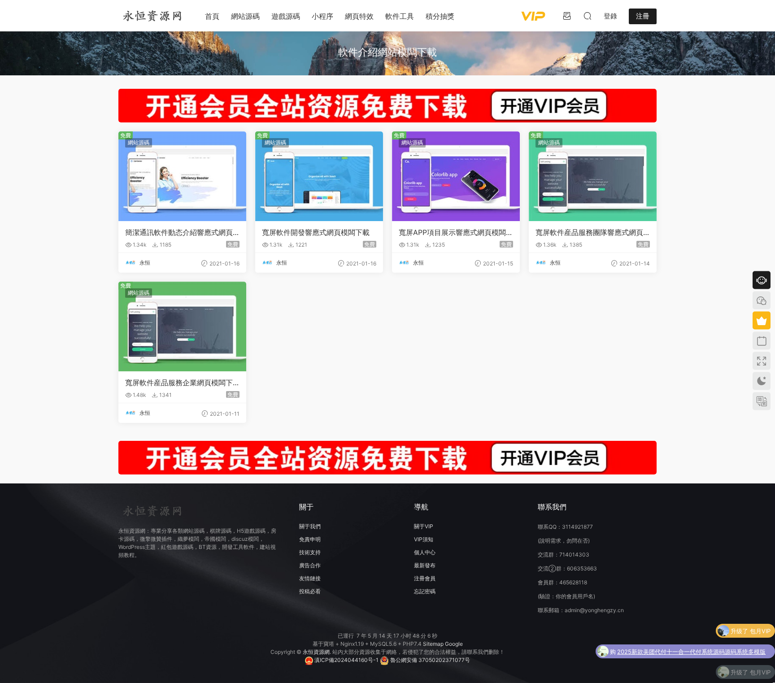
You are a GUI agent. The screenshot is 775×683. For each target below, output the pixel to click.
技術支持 (310, 552)
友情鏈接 (310, 578)
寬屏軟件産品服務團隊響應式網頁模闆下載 (589, 232)
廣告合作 (310, 565)
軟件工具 (399, 16)
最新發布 (424, 565)
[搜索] (587, 15)
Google (454, 643)
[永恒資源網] (152, 15)
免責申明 (310, 539)
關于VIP (423, 526)
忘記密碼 (424, 591)
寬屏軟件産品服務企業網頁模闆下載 (179, 382)
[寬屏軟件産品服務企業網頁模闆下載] (182, 326)
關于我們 (310, 526)
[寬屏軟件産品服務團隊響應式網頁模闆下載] (593, 176)
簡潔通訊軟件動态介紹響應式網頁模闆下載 (179, 232)
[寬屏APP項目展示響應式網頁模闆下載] (456, 176)
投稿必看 (310, 591)
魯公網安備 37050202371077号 (429, 660)
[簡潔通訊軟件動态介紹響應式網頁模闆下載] (182, 176)
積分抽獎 (440, 16)
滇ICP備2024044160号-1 (346, 660)
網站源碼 (245, 16)
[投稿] (566, 15)
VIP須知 (423, 539)
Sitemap (433, 643)
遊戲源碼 (285, 16)
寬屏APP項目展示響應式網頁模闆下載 (456, 232)
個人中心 (424, 552)
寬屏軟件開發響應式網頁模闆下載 (316, 232)
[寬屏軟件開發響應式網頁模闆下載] (319, 176)
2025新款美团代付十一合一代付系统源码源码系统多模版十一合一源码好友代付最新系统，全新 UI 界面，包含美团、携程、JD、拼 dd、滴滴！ (691, 649)
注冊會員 (424, 578)
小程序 (322, 16)
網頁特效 (359, 16)
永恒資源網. (317, 651)
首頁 (212, 16)
